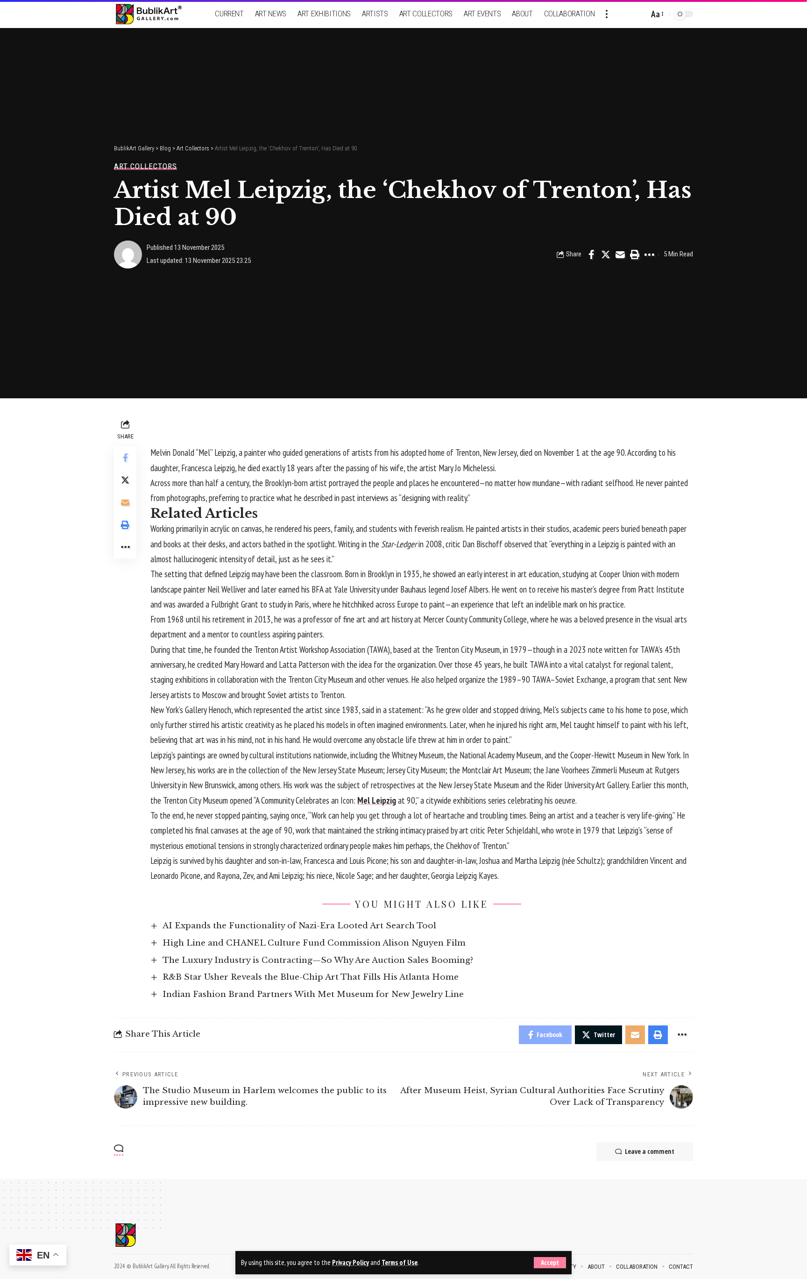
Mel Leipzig (376, 800)
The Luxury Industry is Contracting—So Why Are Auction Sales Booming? (318, 960)
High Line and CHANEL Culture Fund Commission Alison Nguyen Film (314, 943)
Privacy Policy (350, 1262)
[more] (606, 14)
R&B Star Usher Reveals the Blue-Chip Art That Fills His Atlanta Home (311, 977)
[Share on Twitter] (605, 254)
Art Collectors (145, 166)
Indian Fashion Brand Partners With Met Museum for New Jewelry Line (313, 994)
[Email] (620, 254)
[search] (639, 14)
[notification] (625, 14)
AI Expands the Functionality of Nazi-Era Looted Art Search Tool (299, 926)
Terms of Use (400, 1262)
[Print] (634, 254)
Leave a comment (649, 1151)
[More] (649, 254)
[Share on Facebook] (591, 254)
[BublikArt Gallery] (154, 14)
